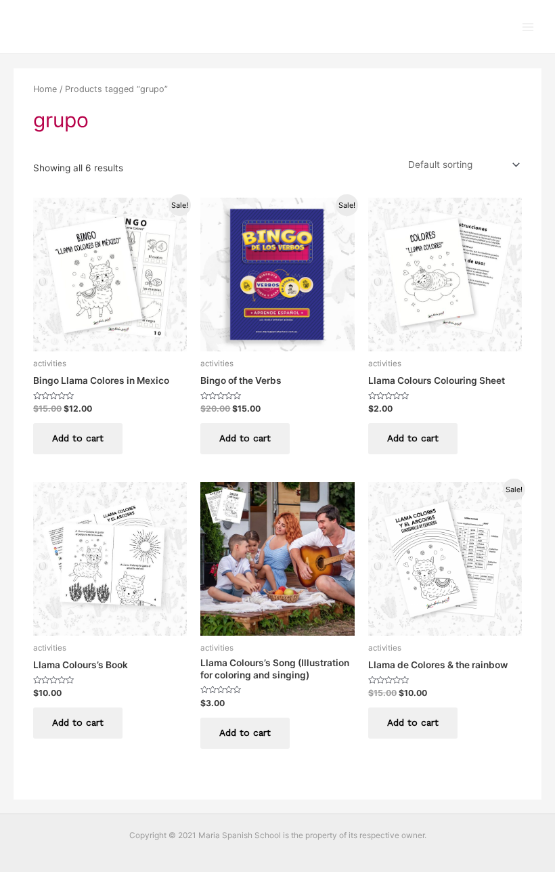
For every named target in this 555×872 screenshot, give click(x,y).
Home (45, 89)
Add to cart (78, 438)
